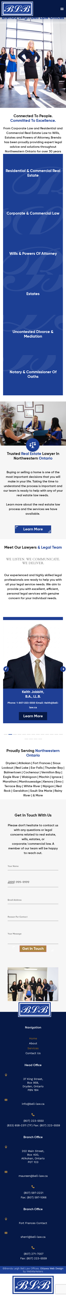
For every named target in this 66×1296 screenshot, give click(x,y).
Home (33, 1038)
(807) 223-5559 (50, 1125)
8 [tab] (37, 735)
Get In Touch (33, 949)
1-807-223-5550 (26, 702)
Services (33, 1048)
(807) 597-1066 (37, 1197)
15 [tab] (30, 740)
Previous (4, 667)
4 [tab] (19, 735)
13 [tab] (60, 735)
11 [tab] (51, 735)
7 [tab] (33, 735)
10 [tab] (46, 735)
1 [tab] (5, 735)
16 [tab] (35, 740)
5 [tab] (23, 735)
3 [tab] (14, 735)
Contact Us (33, 1053)
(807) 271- (30, 1253)
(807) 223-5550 (33, 1120)
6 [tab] (28, 735)
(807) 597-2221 (33, 1192)
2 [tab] (10, 735)
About (33, 1043)
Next (61, 667)
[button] (61, 8)
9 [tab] (42, 735)
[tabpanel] (33, 670)
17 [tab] (39, 740)
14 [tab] (26, 740)
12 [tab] (56, 735)
